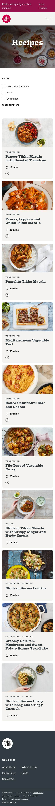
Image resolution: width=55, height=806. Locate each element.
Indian (10, 92)
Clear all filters (10, 105)
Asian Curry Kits (8, 767)
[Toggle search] (46, 19)
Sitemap (18, 796)
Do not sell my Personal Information (15, 799)
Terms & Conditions (30, 796)
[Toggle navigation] (51, 18)
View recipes (43, 6)
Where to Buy (29, 767)
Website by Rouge (9, 802)
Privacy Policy (7, 796)
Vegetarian (12, 99)
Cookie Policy (38, 792)
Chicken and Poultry (18, 86)
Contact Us (8, 779)
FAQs (25, 773)
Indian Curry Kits (9, 773)
